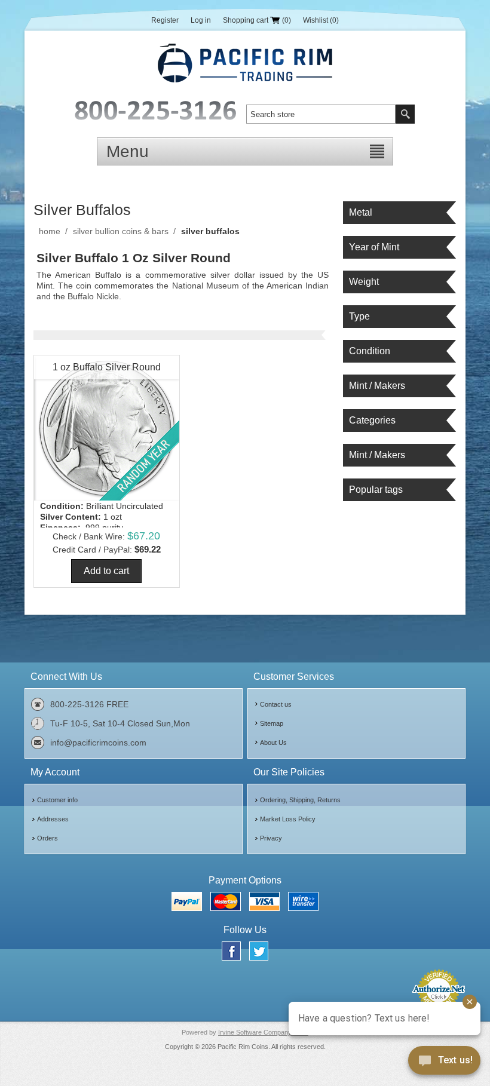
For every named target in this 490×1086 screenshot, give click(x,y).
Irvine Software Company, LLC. (263, 1032)
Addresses (53, 819)
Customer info (57, 799)
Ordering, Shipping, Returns (300, 799)
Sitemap (271, 723)
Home (49, 231)
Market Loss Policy (288, 819)
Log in (201, 20)
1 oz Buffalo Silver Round (107, 367)
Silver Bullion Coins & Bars (121, 231)
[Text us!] (444, 1062)
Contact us (276, 704)
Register (165, 20)
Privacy (271, 838)
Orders (47, 838)
